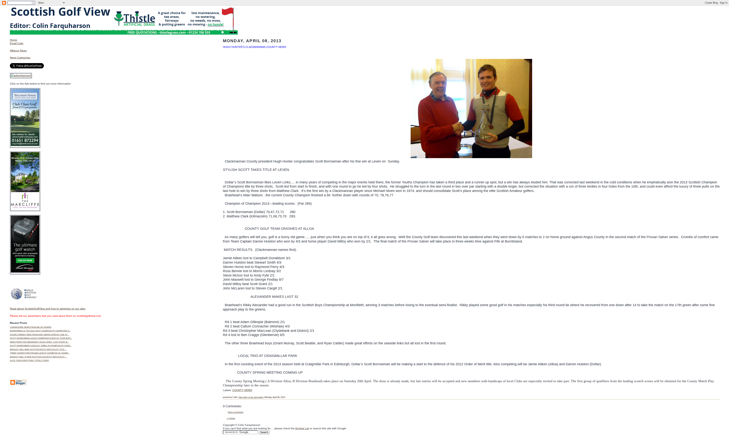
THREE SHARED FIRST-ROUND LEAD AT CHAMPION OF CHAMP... (39, 353)
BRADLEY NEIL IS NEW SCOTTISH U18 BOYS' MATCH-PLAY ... (38, 357)
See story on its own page (251, 397)
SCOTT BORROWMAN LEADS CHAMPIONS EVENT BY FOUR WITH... (41, 338)
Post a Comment (235, 412)
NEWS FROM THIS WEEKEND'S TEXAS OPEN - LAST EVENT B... (39, 342)
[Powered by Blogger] (18, 384)
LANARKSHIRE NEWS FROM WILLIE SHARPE (30, 327)
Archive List (302, 428)
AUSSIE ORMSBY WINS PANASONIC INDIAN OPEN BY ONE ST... (39, 335)
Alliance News (18, 50)
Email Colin (16, 43)
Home (13, 39)
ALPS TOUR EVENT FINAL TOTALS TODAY (29, 360)
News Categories (20, 57)
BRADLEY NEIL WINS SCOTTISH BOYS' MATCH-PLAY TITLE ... (38, 349)
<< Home (231, 418)
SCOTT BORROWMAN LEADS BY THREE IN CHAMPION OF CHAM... (40, 346)
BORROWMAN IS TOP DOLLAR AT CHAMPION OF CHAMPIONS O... (40, 331)
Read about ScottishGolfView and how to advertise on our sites (47, 308)
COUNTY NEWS (242, 390)
